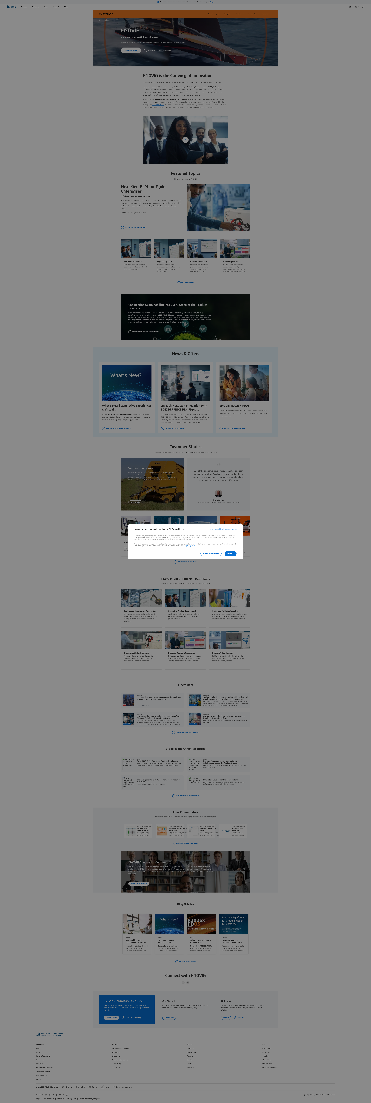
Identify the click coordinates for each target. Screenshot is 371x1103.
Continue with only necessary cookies (224, 529)
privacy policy (190, 546)
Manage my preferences (211, 553)
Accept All (230, 553)
